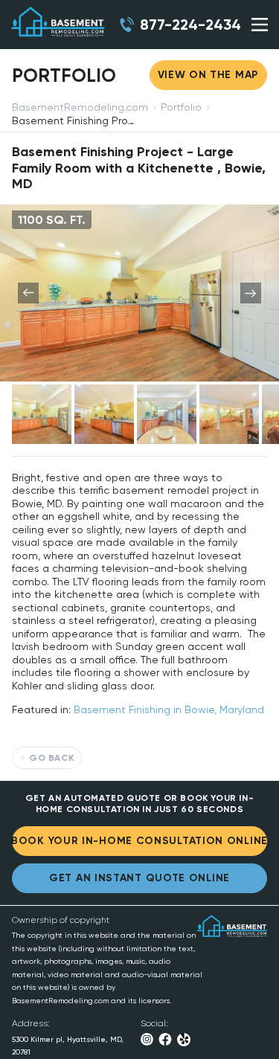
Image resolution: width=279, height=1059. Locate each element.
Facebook (165, 1039)
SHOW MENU (259, 24)
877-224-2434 (190, 24)
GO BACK (51, 758)
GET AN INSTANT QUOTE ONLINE (139, 878)
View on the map (209, 74)
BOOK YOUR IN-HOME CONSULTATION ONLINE (139, 840)
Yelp (184, 1039)
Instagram (147, 1039)
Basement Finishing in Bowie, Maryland (169, 709)
